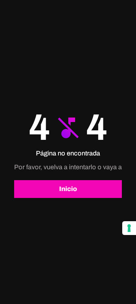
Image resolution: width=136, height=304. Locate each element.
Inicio (68, 188)
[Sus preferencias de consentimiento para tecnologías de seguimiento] (129, 228)
